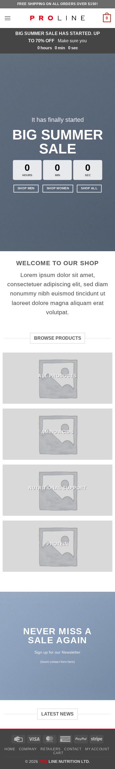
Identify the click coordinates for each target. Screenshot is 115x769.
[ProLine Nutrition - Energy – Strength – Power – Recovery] (57, 18)
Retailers (50, 749)
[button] (7, 18)
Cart (58, 753)
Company (28, 749)
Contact (72, 749)
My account (97, 749)
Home (9, 749)
